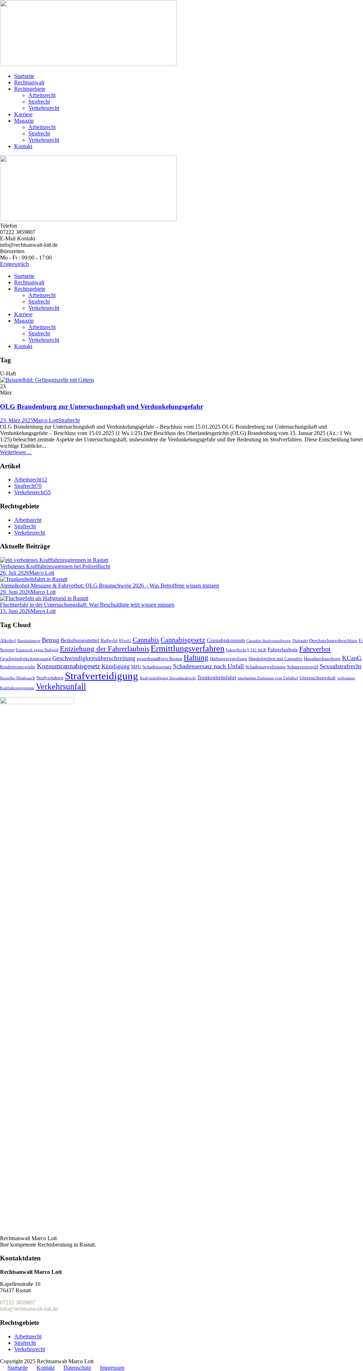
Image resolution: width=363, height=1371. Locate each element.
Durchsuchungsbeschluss (333, 640)
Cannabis (146, 639)
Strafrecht (39, 102)
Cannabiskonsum (226, 640)
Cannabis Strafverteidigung (268, 641)
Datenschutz (77, 1368)
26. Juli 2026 (14, 573)
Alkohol (8, 640)
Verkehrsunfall (61, 686)
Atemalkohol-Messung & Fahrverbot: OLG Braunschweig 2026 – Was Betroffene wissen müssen (109, 586)
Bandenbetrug (28, 641)
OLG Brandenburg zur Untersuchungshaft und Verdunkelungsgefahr (101, 406)
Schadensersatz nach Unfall (208, 666)
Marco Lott (45, 420)
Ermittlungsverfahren (187, 648)
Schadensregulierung (265, 666)
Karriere (23, 114)
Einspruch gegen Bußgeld (37, 650)
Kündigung (115, 666)
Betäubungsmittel (80, 640)
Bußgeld (109, 640)
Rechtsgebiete (29, 89)
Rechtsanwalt (29, 82)
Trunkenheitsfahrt (216, 677)
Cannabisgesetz (183, 639)
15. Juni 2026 (15, 611)
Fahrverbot (315, 649)
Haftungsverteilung (228, 658)
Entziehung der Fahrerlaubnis (104, 649)
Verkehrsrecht (43, 108)
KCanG (352, 658)
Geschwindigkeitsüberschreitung (93, 658)
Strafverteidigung (101, 675)
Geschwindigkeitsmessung (25, 658)
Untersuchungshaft (318, 677)
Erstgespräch (14, 264)
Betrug (50, 639)
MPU (136, 666)
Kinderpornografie (17, 666)
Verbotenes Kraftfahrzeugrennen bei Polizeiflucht (55, 566)
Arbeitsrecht (42, 95)
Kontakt (23, 146)
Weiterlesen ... (16, 452)
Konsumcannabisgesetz (68, 666)
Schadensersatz (157, 666)
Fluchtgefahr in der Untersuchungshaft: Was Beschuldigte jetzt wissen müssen (87, 605)
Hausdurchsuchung (322, 658)
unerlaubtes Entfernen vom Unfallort (268, 678)
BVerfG (125, 641)
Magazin (24, 121)
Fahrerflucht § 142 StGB (246, 650)
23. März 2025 (16, 420)
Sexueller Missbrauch (17, 678)
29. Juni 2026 (15, 592)
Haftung (196, 657)
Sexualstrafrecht (340, 666)
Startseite (24, 76)
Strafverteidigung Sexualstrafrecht (168, 678)
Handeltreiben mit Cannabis (275, 658)
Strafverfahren (50, 677)
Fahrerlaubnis (283, 649)
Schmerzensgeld (302, 666)
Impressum (112, 1368)
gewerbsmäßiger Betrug (159, 658)
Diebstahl (300, 641)
